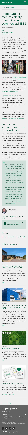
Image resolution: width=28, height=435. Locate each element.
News (3, 30)
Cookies (8, 417)
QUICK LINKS (6, 412)
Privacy (3, 417)
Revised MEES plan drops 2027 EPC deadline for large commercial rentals (14, 307)
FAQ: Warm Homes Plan (11, 348)
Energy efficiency (20, 237)
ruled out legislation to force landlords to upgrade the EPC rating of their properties (14, 78)
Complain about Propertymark (18, 417)
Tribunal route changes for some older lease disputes (12, 266)
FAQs (3, 360)
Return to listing (7, 403)
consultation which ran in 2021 (10, 95)
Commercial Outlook (8, 394)
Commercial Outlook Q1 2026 (12, 383)
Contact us (6, 414)
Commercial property (8, 237)
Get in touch (4, 418)
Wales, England (6, 33)
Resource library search (9, 7)
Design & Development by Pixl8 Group (11, 432)
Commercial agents (7, 32)
